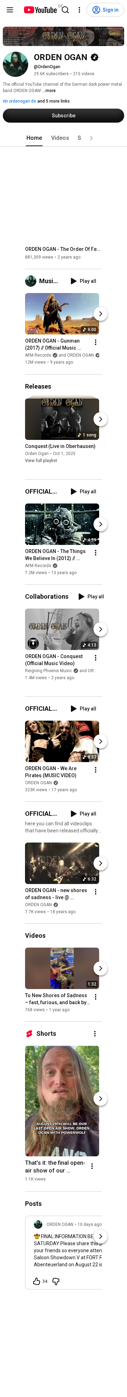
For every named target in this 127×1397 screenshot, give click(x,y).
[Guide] (10, 10)
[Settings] (79, 10)
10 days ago (90, 1224)
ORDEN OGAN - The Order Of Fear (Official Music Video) (63, 249)
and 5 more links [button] (53, 101)
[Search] (65, 10)
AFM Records (38, 565)
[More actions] (96, 343)
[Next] (100, 314)
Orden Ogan (37, 453)
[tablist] (63, 138)
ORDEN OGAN (38, 782)
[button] (91, 138)
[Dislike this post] (55, 1281)
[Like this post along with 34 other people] (36, 1281)
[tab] (34, 138)
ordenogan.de (22, 101)
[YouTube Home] (40, 10)
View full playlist (41, 460)
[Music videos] (32, 281)
